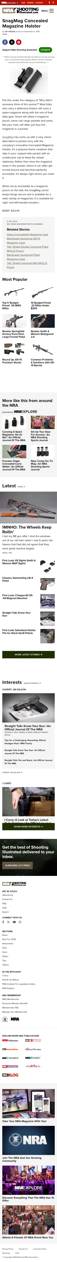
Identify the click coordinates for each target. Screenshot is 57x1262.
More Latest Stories (35, 654)
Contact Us (7, 899)
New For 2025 (9, 939)
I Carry (6, 783)
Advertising (7, 895)
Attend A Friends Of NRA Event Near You (27, 1237)
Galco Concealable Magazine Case (27, 234)
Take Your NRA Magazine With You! (24, 1121)
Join (23, 2)
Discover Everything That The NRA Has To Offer (28, 1199)
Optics (5, 956)
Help (4, 907)
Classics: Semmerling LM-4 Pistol (17, 579)
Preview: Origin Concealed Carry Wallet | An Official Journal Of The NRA (13, 465)
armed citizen (25, 732)
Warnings (6, 1253)
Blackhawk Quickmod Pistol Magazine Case (23, 257)
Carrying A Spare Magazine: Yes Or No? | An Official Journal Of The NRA (13, 436)
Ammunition (7, 943)
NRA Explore (8, 988)
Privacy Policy (7, 1249)
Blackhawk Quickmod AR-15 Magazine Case (23, 241)
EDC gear (11, 224)
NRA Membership (10, 999)
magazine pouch (25, 224)
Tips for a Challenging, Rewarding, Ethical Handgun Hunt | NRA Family (25, 742)
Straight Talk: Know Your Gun (16, 614)
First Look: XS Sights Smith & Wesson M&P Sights (19, 562)
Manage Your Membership (14, 1012)
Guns (4, 952)
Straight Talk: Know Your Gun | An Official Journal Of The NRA (28, 728)
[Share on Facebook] (5, 41)
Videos (5, 964)
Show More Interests (34, 826)
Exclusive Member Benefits (15, 1003)
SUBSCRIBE (17, 865)
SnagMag (8, 137)
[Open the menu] (51, 10)
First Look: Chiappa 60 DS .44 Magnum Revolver (17, 596)
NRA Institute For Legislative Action (18, 984)
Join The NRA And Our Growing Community (21, 1159)
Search (5, 912)
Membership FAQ (10, 1007)
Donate (39, 2)
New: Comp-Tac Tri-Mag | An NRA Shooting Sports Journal (42, 465)
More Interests (31, 683)
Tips (10, 552)
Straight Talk (11, 732)
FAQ (4, 903)
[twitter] (11, 41)
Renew (30, 2)
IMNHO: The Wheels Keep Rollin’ (26, 529)
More (20, 486)
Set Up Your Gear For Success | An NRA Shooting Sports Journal (41, 436)
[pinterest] (18, 41)
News (4, 552)
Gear (4, 34)
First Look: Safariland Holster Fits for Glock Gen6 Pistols (19, 631)
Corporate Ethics (40, 1249)
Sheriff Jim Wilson (14, 689)
